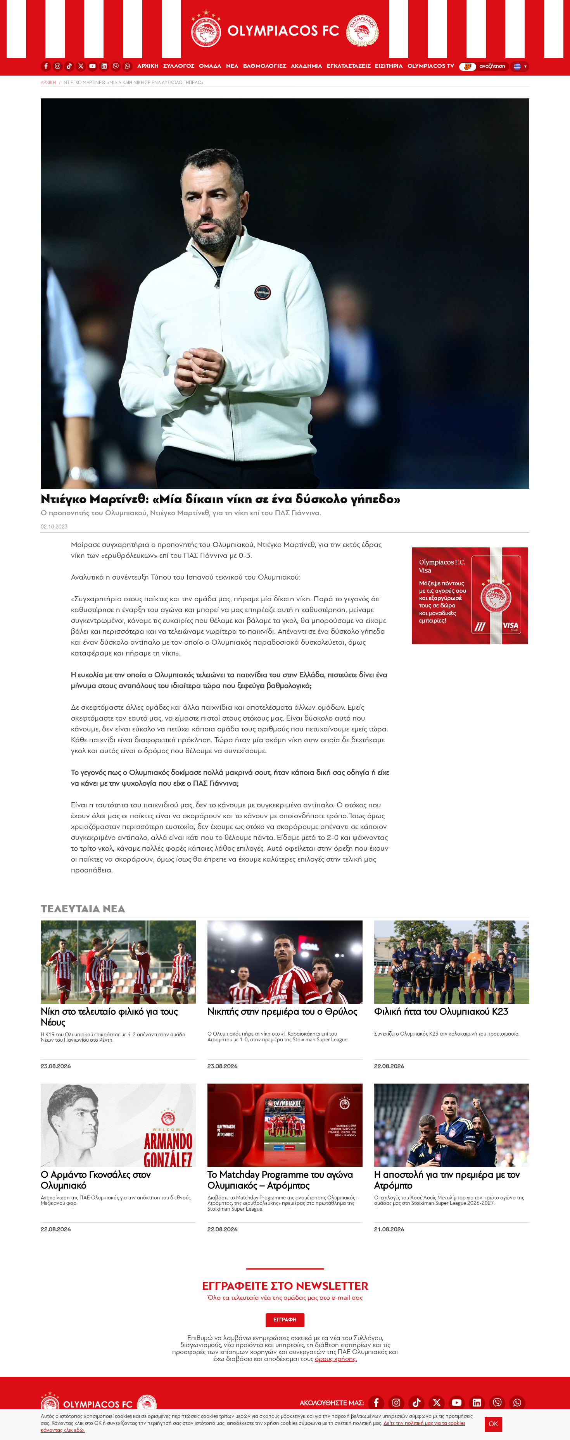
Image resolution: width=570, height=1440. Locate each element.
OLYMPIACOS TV (431, 66)
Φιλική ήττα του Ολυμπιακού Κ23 (441, 1012)
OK (493, 1424)
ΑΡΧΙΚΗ (148, 66)
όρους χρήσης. (336, 1359)
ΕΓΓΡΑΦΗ (285, 1320)
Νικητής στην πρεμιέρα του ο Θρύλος (282, 1012)
